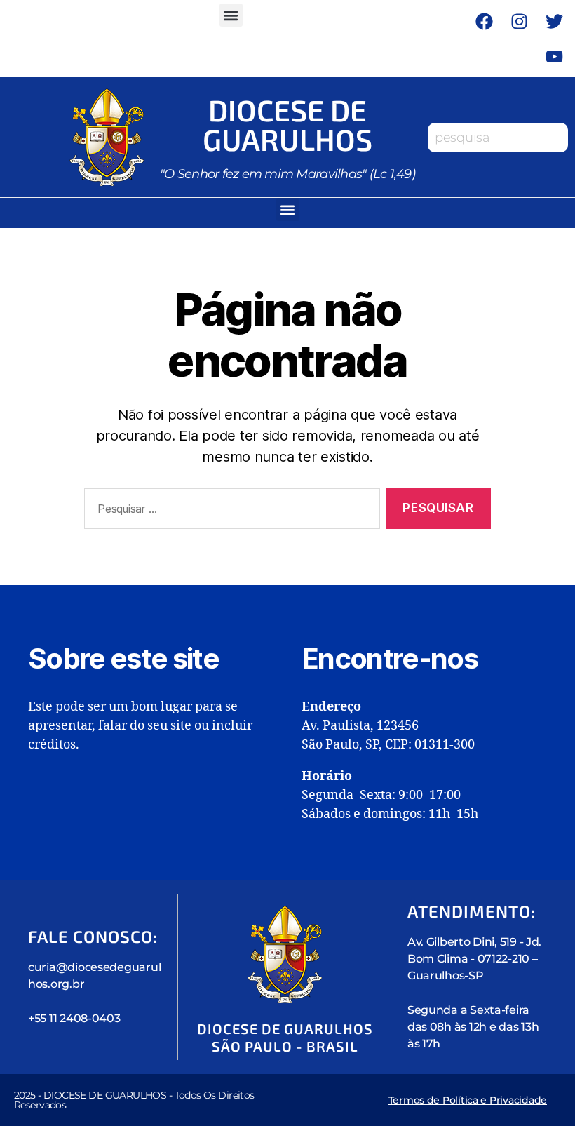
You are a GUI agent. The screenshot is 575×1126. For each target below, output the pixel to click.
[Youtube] (553, 56)
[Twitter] (553, 21)
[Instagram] (518, 21)
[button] (231, 15)
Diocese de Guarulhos (287, 124)
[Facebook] (483, 21)
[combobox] (498, 137)
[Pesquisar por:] (229, 511)
